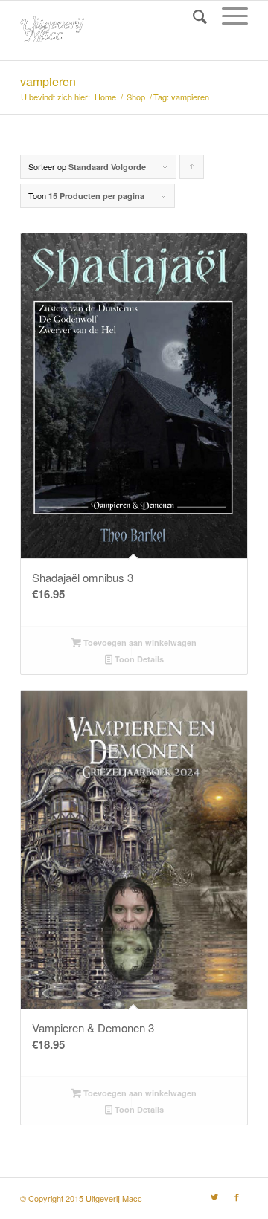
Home (105, 97)
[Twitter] (214, 1197)
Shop (136, 97)
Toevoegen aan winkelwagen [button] (139, 642)
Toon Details (138, 659)
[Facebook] (237, 1197)
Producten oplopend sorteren (192, 170)
